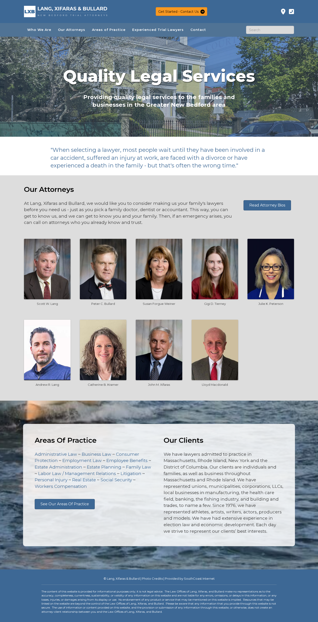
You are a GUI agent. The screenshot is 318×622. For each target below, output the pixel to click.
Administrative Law (56, 454)
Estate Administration (58, 467)
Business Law (96, 454)
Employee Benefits (127, 460)
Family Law (138, 467)
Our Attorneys (71, 30)
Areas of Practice (108, 30)
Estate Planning (104, 467)
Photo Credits (152, 578)
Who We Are (39, 30)
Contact (198, 30)
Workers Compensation (61, 486)
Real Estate (84, 479)
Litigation (131, 473)
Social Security (116, 479)
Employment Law (82, 460)
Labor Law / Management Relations (77, 473)
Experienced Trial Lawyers (158, 30)
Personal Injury (51, 479)
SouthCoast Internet (199, 578)
